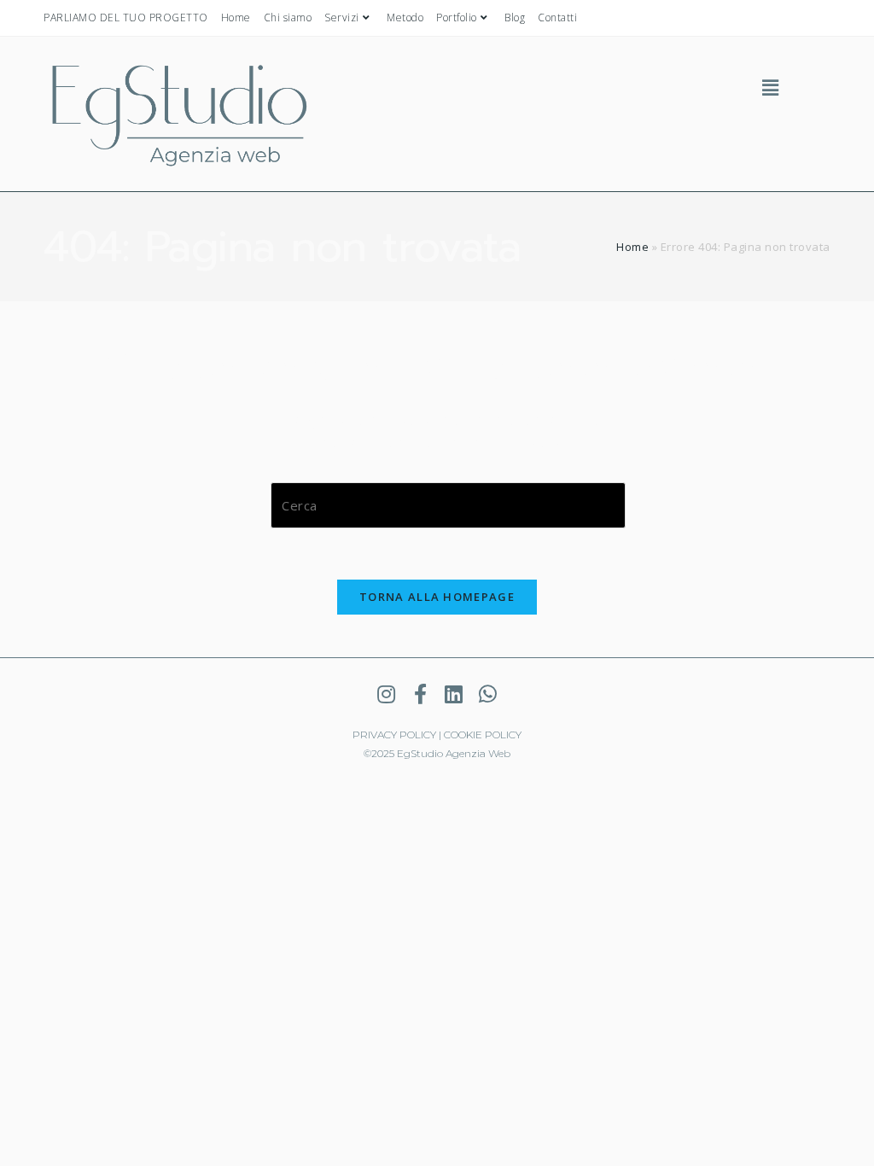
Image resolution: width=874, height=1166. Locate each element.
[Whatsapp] (487, 694)
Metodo (405, 17)
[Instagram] (386, 694)
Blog (514, 17)
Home (236, 17)
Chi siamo (288, 17)
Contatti (557, 17)
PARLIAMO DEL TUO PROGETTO (126, 17)
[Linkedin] (454, 694)
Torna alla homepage (437, 596)
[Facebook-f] (420, 694)
